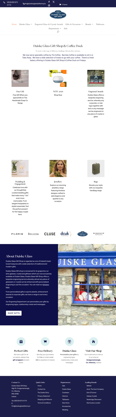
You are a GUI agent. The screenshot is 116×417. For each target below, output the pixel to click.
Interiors (65, 396)
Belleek (89, 386)
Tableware (100, 24)
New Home (65, 403)
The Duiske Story (43, 393)
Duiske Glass (24, 24)
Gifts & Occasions (73, 24)
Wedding (65, 410)
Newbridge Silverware (94, 399)
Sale (65, 28)
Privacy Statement (44, 396)
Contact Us (41, 389)
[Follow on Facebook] (49, 2)
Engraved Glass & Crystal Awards (49, 24)
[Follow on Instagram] (49, 5)
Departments (54, 28)
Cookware (65, 393)
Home (14, 24)
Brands (88, 24)
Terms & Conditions (44, 403)
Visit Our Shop (94, 350)
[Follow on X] (53, 2)
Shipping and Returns (45, 399)
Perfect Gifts (21, 350)
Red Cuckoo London (93, 403)
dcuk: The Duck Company (95, 389)
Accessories (66, 406)
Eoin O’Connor (91, 393)
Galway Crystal (92, 396)
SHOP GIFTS (14, 313)
